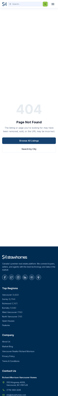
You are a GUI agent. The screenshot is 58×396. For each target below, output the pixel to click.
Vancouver (10, 295)
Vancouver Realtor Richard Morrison (18, 351)
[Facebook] (4, 277)
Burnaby (9, 308)
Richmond (10, 303)
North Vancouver (12, 316)
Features (6, 325)
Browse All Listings (29, 140)
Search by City (29, 149)
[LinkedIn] (25, 277)
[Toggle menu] (53, 4)
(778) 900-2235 (13, 390)
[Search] (45, 4)
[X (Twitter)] (11, 277)
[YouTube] (31, 277)
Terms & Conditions (10, 361)
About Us (6, 341)
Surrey (8, 299)
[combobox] (28, 4)
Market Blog (7, 346)
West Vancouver (12, 312)
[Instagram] (18, 277)
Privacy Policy (8, 356)
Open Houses (8, 321)
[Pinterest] (38, 277)
